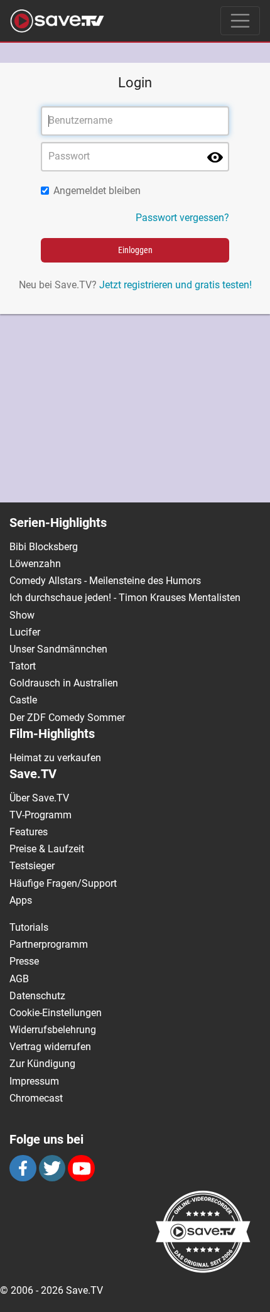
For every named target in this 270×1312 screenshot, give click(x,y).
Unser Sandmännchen (58, 649)
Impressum (34, 1081)
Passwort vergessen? (182, 218)
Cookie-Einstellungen (55, 1013)
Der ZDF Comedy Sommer (67, 718)
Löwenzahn (35, 564)
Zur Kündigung (42, 1064)
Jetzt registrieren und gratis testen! (175, 285)
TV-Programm (40, 815)
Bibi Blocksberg (43, 547)
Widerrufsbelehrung (52, 1030)
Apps (20, 900)
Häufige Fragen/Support (63, 883)
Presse (24, 961)
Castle (23, 700)
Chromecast (36, 1098)
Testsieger (32, 866)
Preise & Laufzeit (46, 849)
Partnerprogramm (48, 944)
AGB (19, 979)
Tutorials (28, 927)
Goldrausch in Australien (63, 683)
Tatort (22, 666)
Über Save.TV (39, 798)
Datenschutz (37, 996)
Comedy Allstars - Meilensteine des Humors (105, 581)
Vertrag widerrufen (50, 1047)
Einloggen (135, 250)
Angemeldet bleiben (97, 191)
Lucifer (24, 632)
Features (28, 832)
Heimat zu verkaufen (55, 758)
